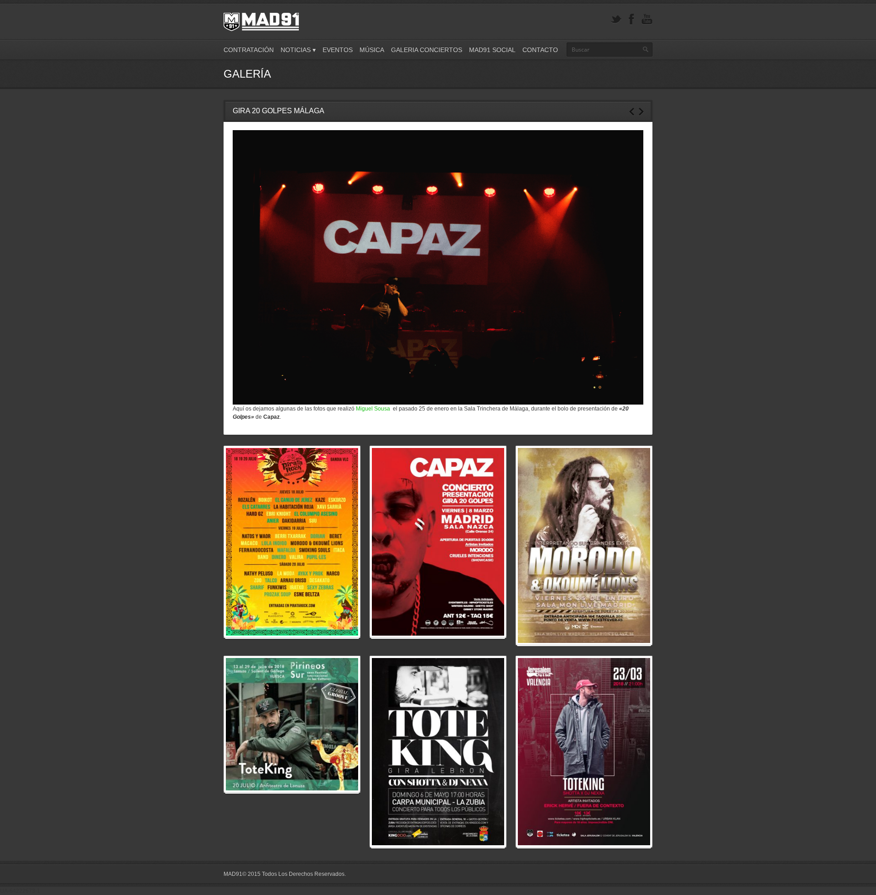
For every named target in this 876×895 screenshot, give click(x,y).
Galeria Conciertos (426, 49)
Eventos (338, 49)
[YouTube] (646, 19)
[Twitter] (615, 19)
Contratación (249, 49)
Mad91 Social (492, 49)
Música (372, 49)
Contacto (540, 49)
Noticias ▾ (298, 49)
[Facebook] (631, 19)
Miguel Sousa (373, 408)
